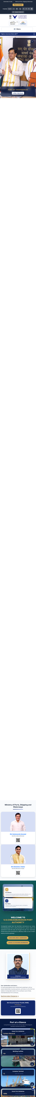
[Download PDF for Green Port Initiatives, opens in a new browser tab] (32, 1044)
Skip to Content (18, 5)
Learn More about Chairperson (18, 937)
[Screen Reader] (17, 9)
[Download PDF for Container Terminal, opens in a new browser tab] (32, 1084)
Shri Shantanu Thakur (18, 866)
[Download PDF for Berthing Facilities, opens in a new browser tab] (32, 1064)
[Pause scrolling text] (34, 34)
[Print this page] (31, 9)
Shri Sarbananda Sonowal (18, 834)
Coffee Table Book (18, 93)
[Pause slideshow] (32, 41)
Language (5, 8)
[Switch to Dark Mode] (20, 9)
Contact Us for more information (18, 942)
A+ (28, 8)
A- (23, 8)
